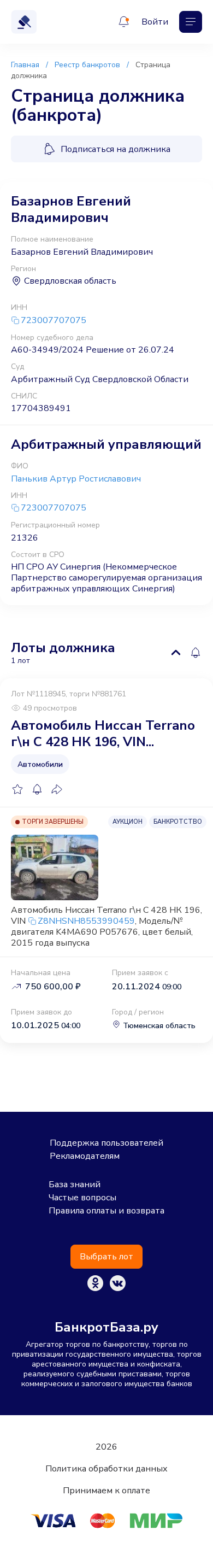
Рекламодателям (85, 1156)
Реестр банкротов (87, 65)
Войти (154, 21)
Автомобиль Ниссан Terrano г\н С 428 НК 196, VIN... (103, 733)
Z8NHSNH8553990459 (86, 921)
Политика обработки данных (106, 1468)
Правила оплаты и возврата (106, 1210)
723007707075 (53, 320)
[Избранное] (17, 789)
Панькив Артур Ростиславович (76, 478)
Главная (25, 65)
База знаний (74, 1184)
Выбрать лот (106, 1257)
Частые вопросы (82, 1197)
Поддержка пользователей (106, 1142)
